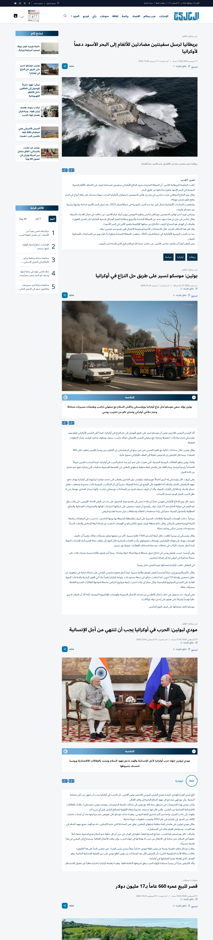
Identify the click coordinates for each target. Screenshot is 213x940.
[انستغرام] (20, 3)
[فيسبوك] (29, 3)
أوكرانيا (180, 257)
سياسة (168, 257)
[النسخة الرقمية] (34, 16)
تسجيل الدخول (51, 3)
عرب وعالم (150, 16)
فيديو (86, 16)
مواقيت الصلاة (160, 3)
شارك (71, 66)
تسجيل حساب (38, 3)
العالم (185, 36)
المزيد (76, 16)
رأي (94, 16)
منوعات (104, 16)
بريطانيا (192, 257)
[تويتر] (25, 3)
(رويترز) (179, 781)
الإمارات (163, 16)
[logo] (186, 16)
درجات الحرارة (148, 3)
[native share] (65, 66)
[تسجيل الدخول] (58, 3)
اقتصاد (136, 16)
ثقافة (115, 16)
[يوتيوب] (15, 3)
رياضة (125, 16)
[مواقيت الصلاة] (15, 16)
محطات (186, 880)
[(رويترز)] (191, 781)
